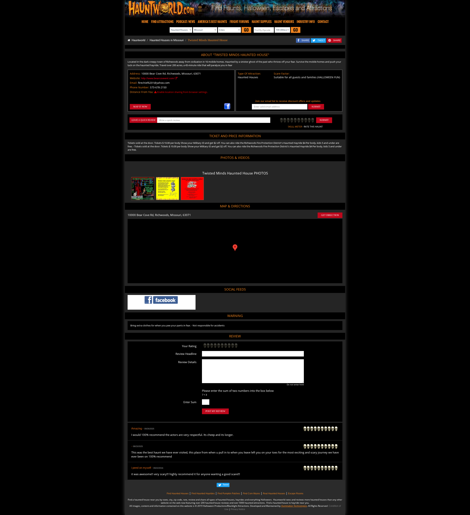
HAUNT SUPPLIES (262, 21)
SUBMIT (316, 106)
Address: (135, 73)
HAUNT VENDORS (284, 21)
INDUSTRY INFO (306, 21)
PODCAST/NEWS (185, 21)
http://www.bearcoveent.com (158, 78)
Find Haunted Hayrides (203, 493)
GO (246, 30)
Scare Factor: (282, 73)
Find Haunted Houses (178, 493)
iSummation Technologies (294, 506)
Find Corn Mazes (251, 493)
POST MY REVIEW (215, 411)
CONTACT (323, 21)
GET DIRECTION (330, 215)
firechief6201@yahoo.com (154, 82)
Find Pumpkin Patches (229, 493)
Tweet (226, 484)
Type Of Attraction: (249, 73)
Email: (133, 82)
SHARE (305, 40)
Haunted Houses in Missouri (167, 40)
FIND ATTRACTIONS (162, 21)
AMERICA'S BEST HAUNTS (212, 21)
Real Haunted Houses (274, 493)
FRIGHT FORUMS (239, 21)
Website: (135, 78)
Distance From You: (141, 92)
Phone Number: (139, 87)
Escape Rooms (295, 493)
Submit (324, 120)
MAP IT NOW (140, 106)
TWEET (321, 40)
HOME (145, 21)
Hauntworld (137, 40)
